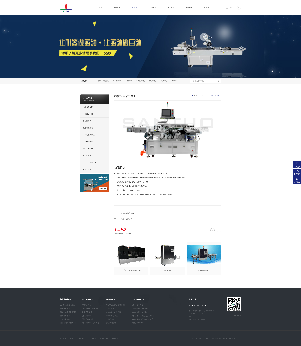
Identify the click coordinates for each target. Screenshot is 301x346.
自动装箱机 (87, 155)
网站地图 (81, 338)
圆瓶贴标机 (115, 338)
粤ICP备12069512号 (225, 338)
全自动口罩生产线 (89, 162)
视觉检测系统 (88, 107)
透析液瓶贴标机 (88, 319)
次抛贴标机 (110, 319)
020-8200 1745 (197, 305)
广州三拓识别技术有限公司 (210, 338)
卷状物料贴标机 (126, 219)
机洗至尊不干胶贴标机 (90, 309)
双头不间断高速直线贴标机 (116, 305)
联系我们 (207, 7)
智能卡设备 (87, 169)
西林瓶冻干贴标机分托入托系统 (142, 316)
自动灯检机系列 (89, 142)
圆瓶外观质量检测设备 (68, 323)
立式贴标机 (154, 81)
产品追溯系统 (88, 149)
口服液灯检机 (65, 309)
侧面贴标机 (143, 81)
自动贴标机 (119, 81)
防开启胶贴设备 (88, 312)
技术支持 (171, 7)
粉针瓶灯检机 (65, 316)
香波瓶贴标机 (111, 323)
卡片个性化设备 (167, 81)
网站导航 (63, 338)
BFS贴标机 (110, 309)
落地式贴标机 (87, 316)
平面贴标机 (86, 305)
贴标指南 (153, 7)
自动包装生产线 (89, 135)
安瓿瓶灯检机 (65, 319)
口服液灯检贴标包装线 (139, 309)
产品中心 (135, 7)
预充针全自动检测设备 (68, 312)
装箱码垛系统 (88, 128)
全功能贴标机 (131, 81)
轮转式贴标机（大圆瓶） (91, 323)
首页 (100, 7)
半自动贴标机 (108, 81)
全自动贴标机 (104, 338)
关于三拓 (117, 7)
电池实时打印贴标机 (128, 213)
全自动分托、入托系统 (139, 312)
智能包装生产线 (137, 305)
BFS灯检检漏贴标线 (67, 305)
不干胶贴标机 (88, 114)
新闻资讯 (189, 7)
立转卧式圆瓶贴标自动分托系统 (142, 319)
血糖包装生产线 (137, 323)
